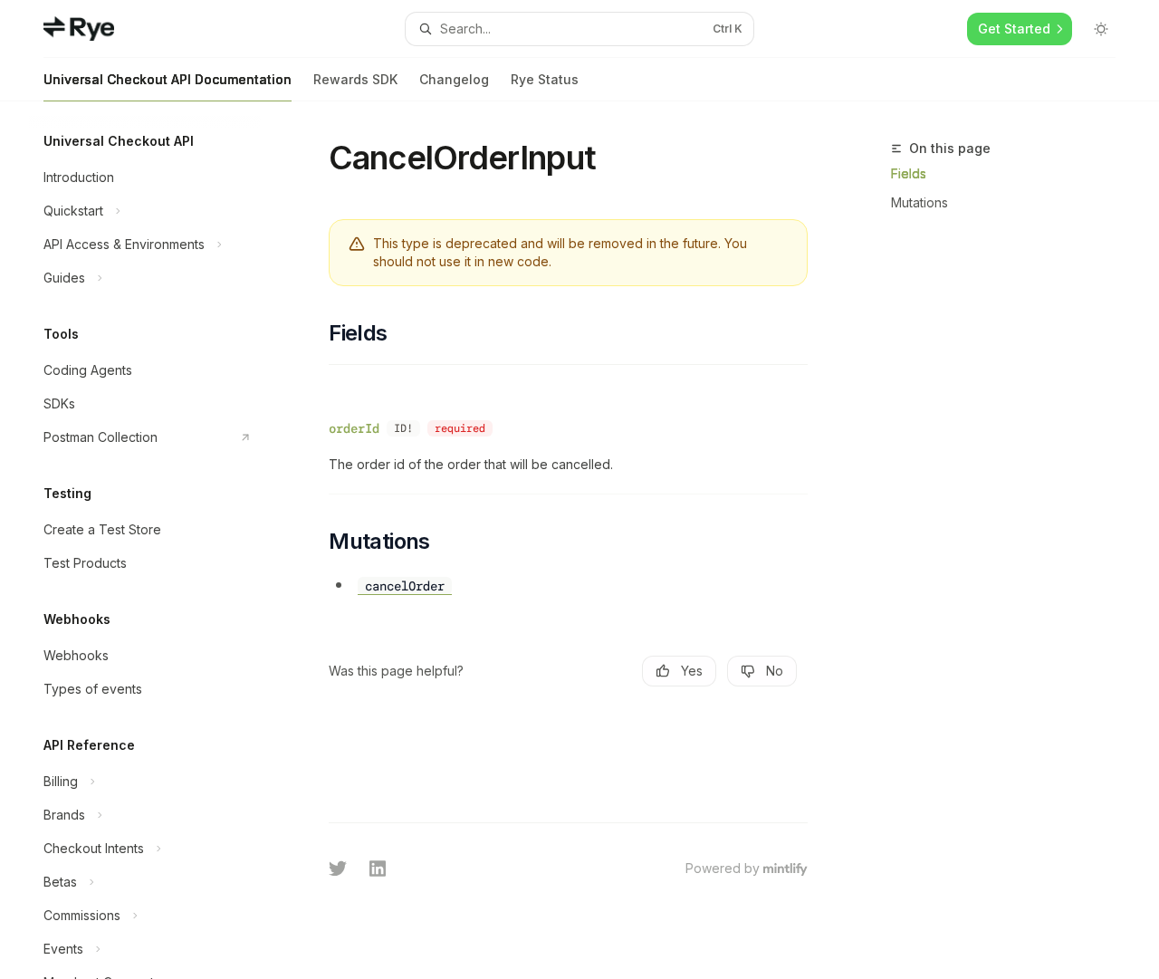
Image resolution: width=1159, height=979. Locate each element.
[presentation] (159, 540)
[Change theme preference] (1101, 28)
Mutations (919, 202)
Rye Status (545, 79)
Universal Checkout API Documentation (167, 79)
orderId (354, 428)
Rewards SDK (355, 79)
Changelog (454, 79)
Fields (908, 173)
